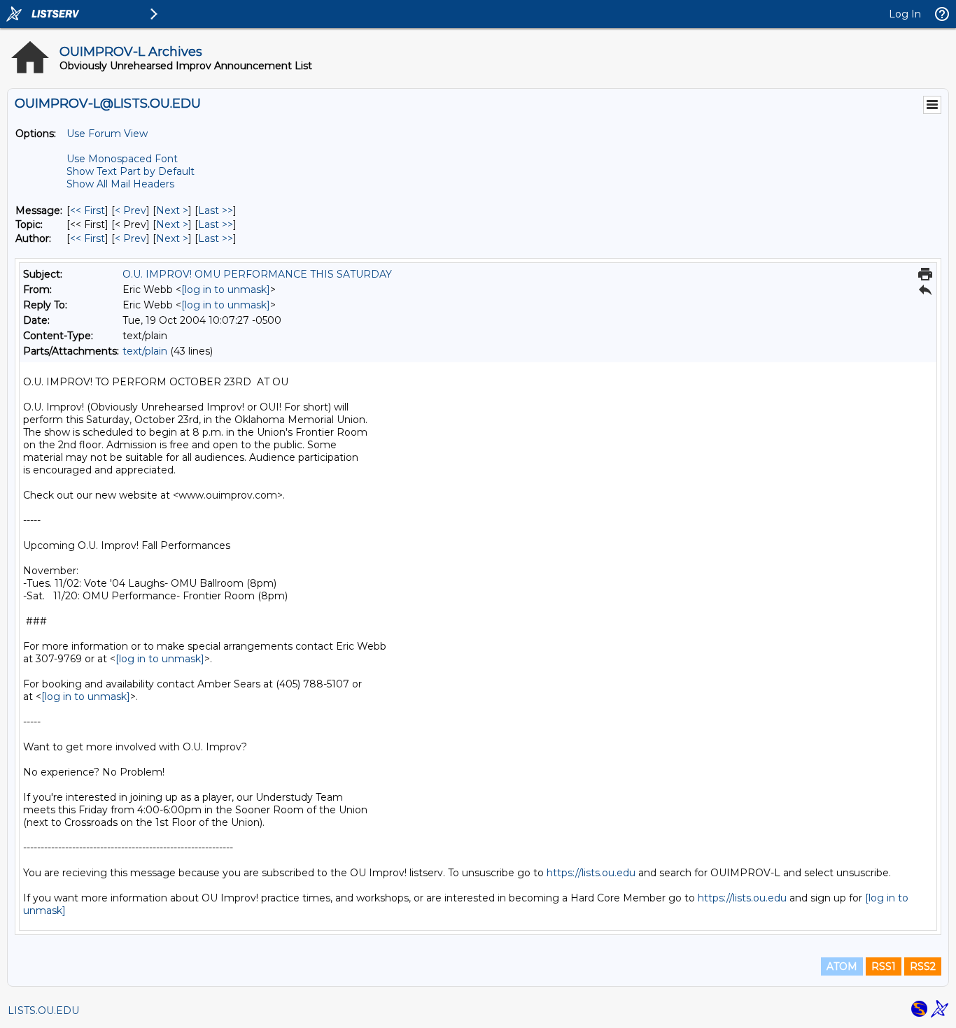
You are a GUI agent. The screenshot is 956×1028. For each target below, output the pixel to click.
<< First (87, 210)
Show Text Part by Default (130, 171)
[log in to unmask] (225, 289)
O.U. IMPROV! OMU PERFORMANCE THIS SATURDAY (257, 274)
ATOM (842, 966)
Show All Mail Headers (120, 184)
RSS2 (923, 966)
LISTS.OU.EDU (43, 1010)
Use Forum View (107, 133)
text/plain (144, 351)
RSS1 (883, 966)
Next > (172, 210)
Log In (905, 14)
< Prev (130, 210)
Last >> (215, 210)
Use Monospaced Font (122, 158)
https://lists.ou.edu (591, 872)
